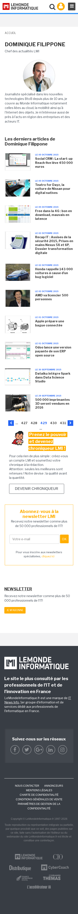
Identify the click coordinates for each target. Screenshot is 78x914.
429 (43, 423)
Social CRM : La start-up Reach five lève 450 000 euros (54, 162)
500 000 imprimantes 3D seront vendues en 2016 (52, 403)
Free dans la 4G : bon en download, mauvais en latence (53, 215)
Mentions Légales (39, 790)
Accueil (10, 33)
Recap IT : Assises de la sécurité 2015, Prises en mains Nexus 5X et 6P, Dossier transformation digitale (54, 245)
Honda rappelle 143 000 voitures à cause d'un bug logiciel (54, 273)
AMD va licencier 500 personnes (51, 297)
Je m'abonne (14, 610)
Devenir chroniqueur (36, 489)
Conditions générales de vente (39, 799)
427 (24, 423)
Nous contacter (27, 785)
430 (53, 423)
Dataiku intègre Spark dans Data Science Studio (52, 377)
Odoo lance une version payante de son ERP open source (53, 351)
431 (63, 423)
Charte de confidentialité (39, 794)
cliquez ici (48, 556)
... (16, 423)
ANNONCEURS (53, 785)
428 (34, 423)
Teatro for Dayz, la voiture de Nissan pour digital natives (52, 188)
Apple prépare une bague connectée (49, 323)
